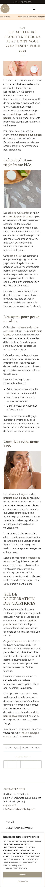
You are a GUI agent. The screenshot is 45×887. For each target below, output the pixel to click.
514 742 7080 (10, 805)
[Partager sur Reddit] (35, 764)
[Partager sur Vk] (31, 764)
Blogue (16, 2)
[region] (22, 860)
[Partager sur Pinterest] (18, 764)
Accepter (22, 875)
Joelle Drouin (32, 748)
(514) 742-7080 (26, 2)
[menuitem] (28, 9)
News (22, 28)
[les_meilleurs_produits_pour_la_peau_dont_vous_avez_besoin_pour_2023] (22, 68)
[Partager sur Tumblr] (27, 764)
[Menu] (34, 9)
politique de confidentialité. (16, 869)
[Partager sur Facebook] (6, 764)
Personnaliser (22, 882)
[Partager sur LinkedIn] (22, 764)
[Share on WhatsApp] (14, 764)
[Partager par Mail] (39, 764)
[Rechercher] (28, 9)
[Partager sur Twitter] (10, 764)
